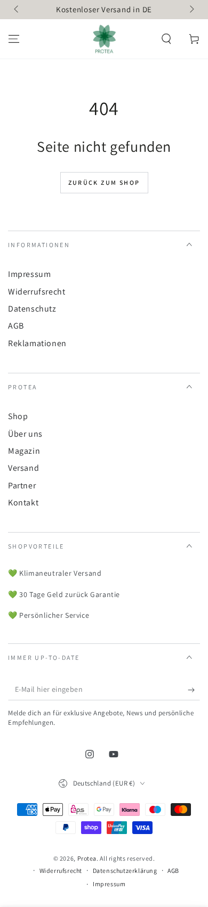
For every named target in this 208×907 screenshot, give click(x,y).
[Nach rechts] (191, 9)
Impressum (29, 274)
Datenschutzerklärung (125, 871)
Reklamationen (37, 343)
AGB (16, 325)
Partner (22, 485)
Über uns (25, 433)
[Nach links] (17, 9)
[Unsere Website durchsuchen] (166, 39)
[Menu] (14, 39)
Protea (87, 858)
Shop (18, 416)
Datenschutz (32, 308)
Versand (23, 467)
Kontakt (23, 502)
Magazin (24, 450)
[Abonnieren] (194, 689)
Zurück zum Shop (104, 182)
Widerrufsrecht (36, 291)
